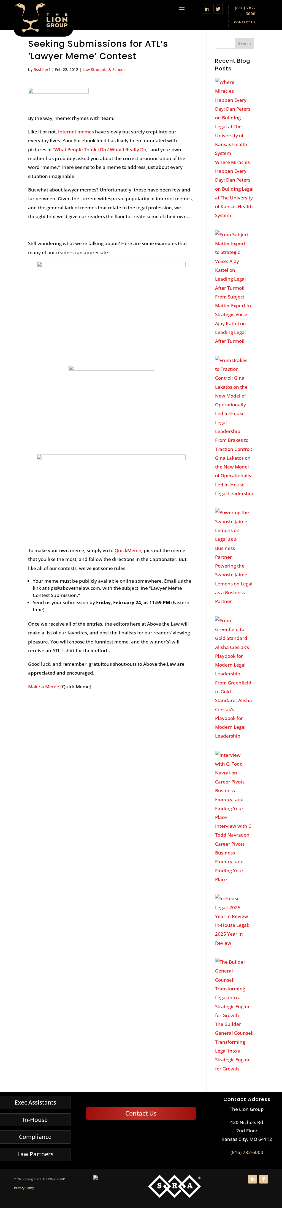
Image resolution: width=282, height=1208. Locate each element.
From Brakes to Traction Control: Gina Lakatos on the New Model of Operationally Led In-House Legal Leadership (234, 467)
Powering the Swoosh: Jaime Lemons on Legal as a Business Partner (234, 583)
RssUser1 (42, 69)
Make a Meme (43, 686)
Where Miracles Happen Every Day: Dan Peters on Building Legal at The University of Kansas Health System (234, 189)
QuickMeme (128, 550)
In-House (35, 1120)
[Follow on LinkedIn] (206, 8)
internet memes (76, 131)
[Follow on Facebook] (263, 1179)
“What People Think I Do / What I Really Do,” (101, 149)
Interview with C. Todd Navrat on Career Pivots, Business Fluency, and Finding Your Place (234, 853)
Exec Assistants (35, 1102)
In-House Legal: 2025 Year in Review (232, 934)
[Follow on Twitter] (218, 8)
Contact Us (245, 22)
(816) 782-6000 (247, 1152)
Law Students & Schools (104, 69)
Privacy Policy (24, 1188)
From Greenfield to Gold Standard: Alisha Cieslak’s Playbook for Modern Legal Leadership (233, 709)
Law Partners (35, 1154)
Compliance (35, 1137)
